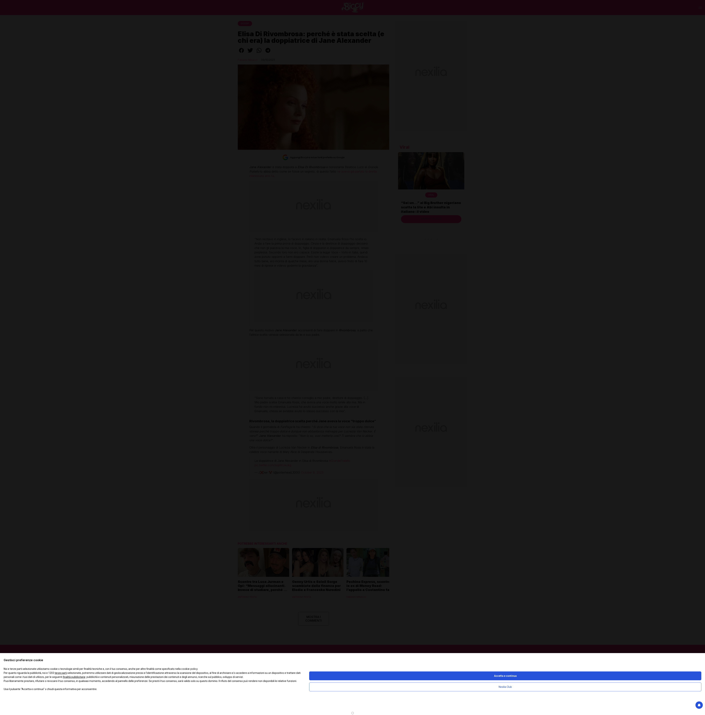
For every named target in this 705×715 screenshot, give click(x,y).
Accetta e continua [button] (505, 675)
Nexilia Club (505, 686)
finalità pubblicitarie (74, 676)
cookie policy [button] (189, 668)
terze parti (61, 672)
